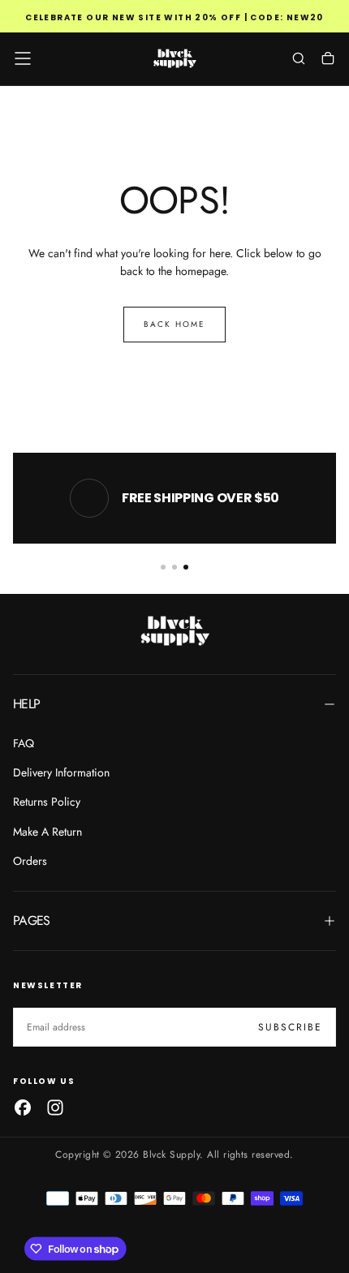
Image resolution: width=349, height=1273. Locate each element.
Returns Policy (46, 801)
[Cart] (328, 60)
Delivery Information (61, 772)
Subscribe (290, 1027)
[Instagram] (55, 1107)
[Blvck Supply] (174, 630)
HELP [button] (26, 704)
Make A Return (47, 832)
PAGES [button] (31, 920)
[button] (22, 58)
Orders (30, 861)
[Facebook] (22, 1107)
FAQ (23, 743)
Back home (174, 324)
